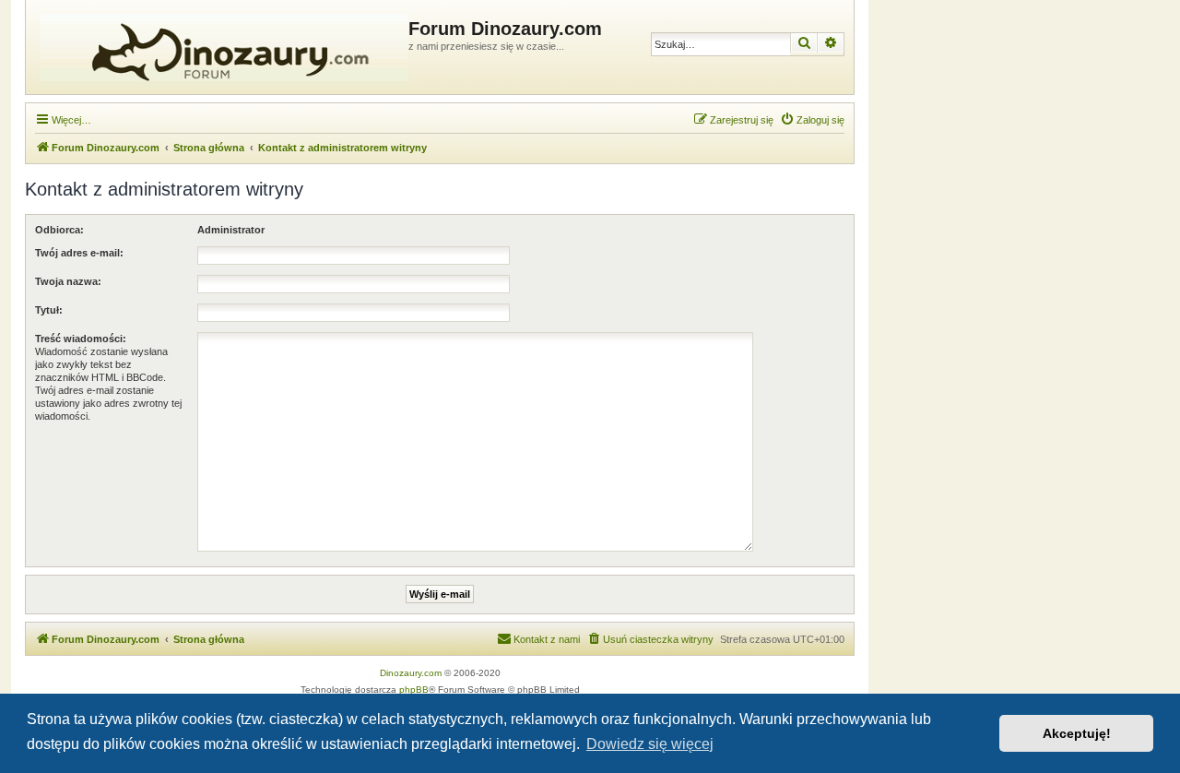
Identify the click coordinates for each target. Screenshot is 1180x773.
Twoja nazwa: (68, 281)
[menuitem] (812, 120)
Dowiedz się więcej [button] (650, 744)
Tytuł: (49, 309)
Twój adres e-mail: (79, 252)
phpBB (414, 689)
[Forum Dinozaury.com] (219, 47)
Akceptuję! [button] (1077, 733)
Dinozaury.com (411, 673)
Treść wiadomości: (80, 338)
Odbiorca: (59, 229)
